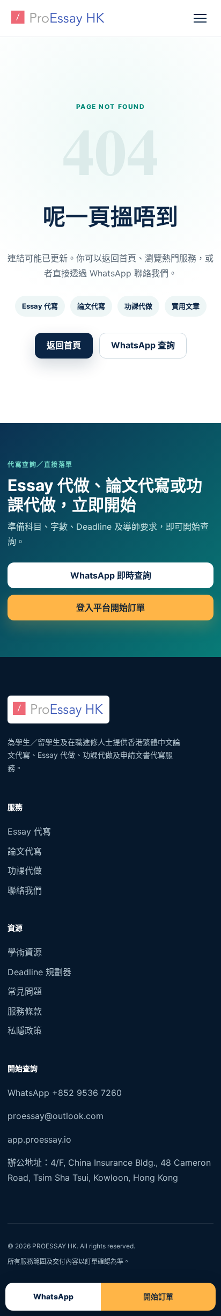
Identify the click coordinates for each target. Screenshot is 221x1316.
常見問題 (25, 991)
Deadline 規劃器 (39, 972)
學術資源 (25, 952)
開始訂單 (158, 1296)
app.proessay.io (39, 1139)
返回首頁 (64, 345)
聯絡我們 (25, 890)
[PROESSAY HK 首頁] (58, 19)
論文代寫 (91, 306)
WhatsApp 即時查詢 (110, 575)
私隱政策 (25, 1030)
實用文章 (186, 306)
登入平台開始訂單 (110, 607)
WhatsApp (53, 1296)
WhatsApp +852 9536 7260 (65, 1092)
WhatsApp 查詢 (143, 345)
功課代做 (138, 306)
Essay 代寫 (40, 306)
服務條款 (25, 1011)
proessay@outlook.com (56, 1115)
